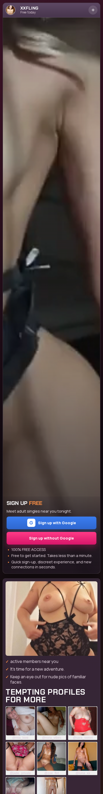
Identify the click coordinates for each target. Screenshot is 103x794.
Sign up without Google (51, 538)
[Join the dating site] (51, 618)
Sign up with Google (52, 522)
